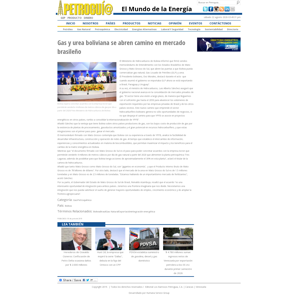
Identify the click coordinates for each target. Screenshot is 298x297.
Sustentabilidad (214, 29)
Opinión (175, 23)
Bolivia (68, 205)
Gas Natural (83, 29)
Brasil (103, 211)
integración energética (143, 211)
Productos (131, 23)
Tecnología (194, 29)
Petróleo (68, 29)
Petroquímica (102, 29)
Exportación (124, 211)
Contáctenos (220, 23)
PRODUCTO (75, 18)
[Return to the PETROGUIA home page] (85, 14)
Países (110, 23)
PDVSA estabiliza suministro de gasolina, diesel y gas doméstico (144, 256)
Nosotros (90, 23)
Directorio (232, 29)
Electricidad (121, 29)
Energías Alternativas (144, 29)
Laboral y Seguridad (172, 29)
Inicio (70, 23)
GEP (63, 18)
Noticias (154, 23)
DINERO (88, 18)
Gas (75, 200)
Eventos (195, 23)
